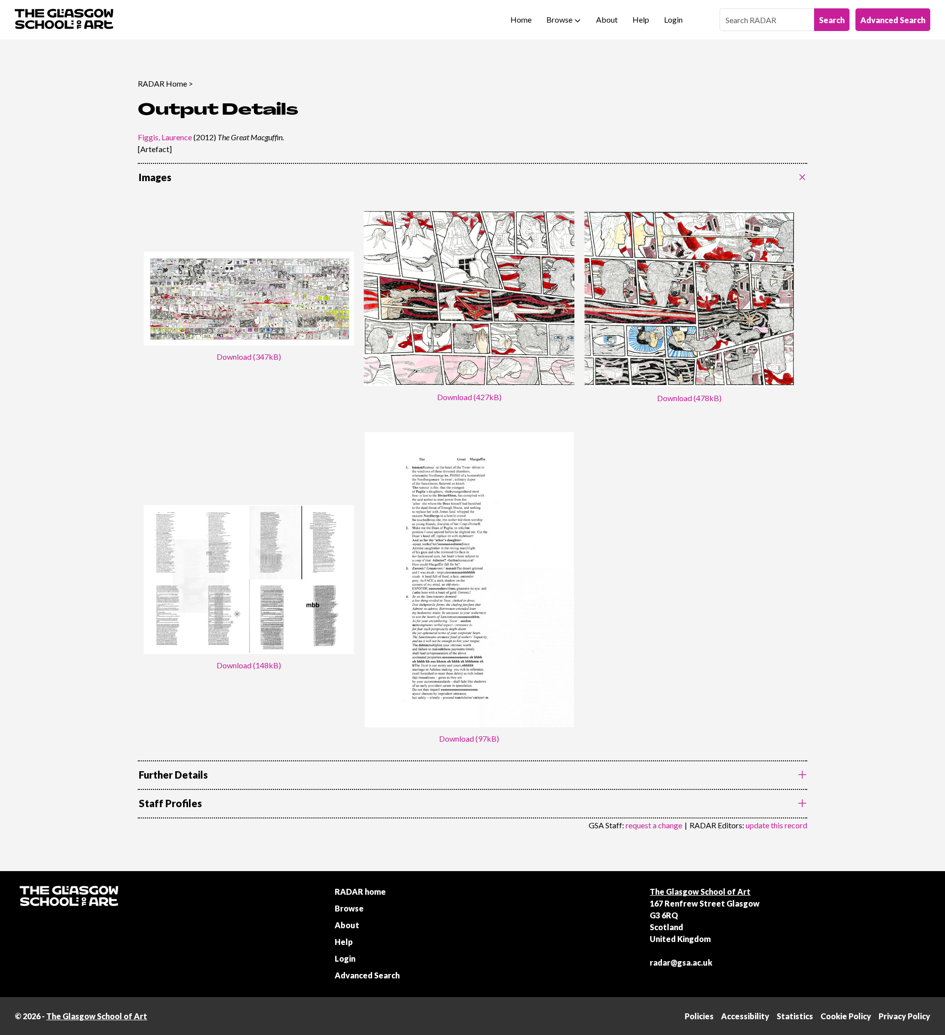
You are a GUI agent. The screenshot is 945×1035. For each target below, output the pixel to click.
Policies (699, 1016)
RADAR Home (162, 83)
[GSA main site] (64, 20)
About (607, 19)
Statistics (795, 1016)
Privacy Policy (904, 1016)
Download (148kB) (249, 665)
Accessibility (745, 1016)
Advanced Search (892, 20)
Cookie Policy (845, 1016)
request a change (654, 825)
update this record (776, 825)
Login (673, 19)
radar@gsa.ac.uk (681, 962)
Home (521, 19)
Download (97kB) (469, 738)
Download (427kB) (469, 397)
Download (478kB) (689, 398)
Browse (559, 19)
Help (640, 19)
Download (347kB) (249, 356)
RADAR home (360, 891)
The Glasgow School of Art (700, 891)
